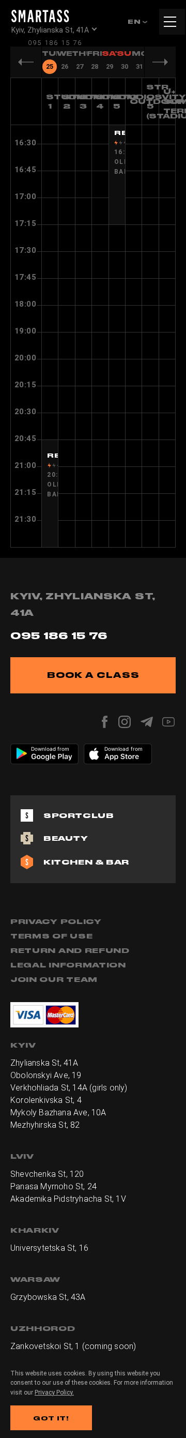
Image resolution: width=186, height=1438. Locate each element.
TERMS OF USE (51, 936)
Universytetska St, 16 (49, 1248)
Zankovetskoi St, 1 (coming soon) (73, 1346)
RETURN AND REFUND (70, 950)
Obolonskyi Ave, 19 (46, 1075)
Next (160, 62)
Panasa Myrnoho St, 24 (53, 1186)
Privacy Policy (56, 921)
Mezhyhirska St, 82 (45, 1125)
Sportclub (78, 815)
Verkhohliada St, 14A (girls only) (69, 1088)
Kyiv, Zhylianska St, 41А (50, 30)
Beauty (65, 838)
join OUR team (54, 979)
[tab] (49, 61)
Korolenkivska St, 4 (46, 1100)
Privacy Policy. (54, 1392)
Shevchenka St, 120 (47, 1174)
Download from (50, 749)
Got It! (51, 1418)
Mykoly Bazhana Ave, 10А (58, 1112)
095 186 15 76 (55, 43)
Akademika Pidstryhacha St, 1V (68, 1199)
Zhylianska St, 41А (44, 1063)
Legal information (68, 965)
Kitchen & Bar (86, 862)
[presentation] (49, 62)
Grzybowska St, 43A (48, 1297)
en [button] (135, 21)
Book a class (93, 675)
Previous (25, 62)
